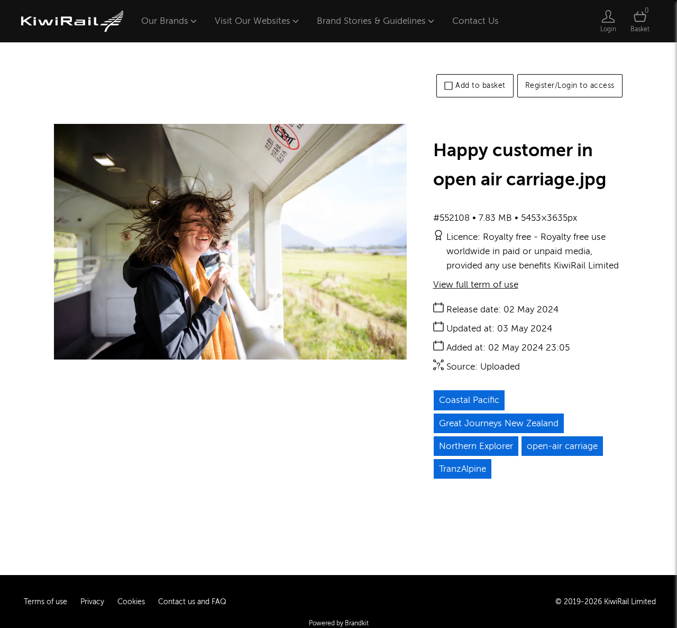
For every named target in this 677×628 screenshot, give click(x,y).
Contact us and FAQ (192, 602)
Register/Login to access (570, 85)
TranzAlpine (462, 469)
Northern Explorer (476, 446)
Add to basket (480, 85)
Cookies (131, 602)
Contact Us (475, 21)
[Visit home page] (72, 21)
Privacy (92, 602)
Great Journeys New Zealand (499, 423)
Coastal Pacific (469, 400)
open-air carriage (562, 446)
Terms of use (45, 602)
